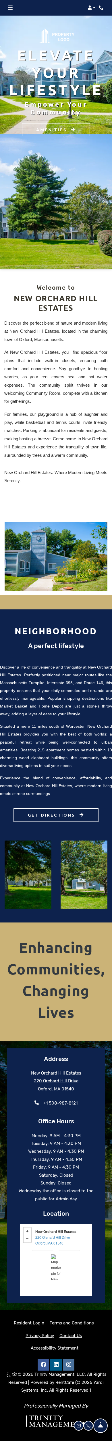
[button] (91, 7)
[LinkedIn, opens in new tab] (56, 1365)
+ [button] (27, 1231)
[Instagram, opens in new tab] (68, 1365)
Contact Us (70, 1335)
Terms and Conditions (72, 1323)
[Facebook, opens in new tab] (43, 1365)
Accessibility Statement (54, 1348)
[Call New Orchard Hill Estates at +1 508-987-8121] (101, 7)
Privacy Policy (40, 1335)
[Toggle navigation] (10, 7)
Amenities (52, 121)
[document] (56, 1260)
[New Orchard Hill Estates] (56, 1267)
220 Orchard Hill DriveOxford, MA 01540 (52, 1240)
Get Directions (52, 815)
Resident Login (29, 1323)
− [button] (27, 1238)
